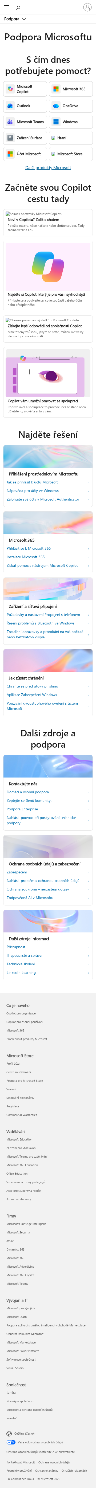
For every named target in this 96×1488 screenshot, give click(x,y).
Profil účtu (12, 1063)
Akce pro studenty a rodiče (23, 1191)
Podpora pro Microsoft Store (24, 1081)
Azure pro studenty (18, 1199)
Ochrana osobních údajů (54, 1462)
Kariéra (11, 1393)
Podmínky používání (19, 1471)
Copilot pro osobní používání (24, 1022)
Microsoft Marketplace (21, 1342)
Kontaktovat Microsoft (20, 1462)
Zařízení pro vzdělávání (21, 1148)
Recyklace (12, 1106)
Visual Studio (14, 1368)
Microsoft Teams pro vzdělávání (26, 1156)
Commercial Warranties (21, 1115)
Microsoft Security (18, 1232)
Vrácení (11, 1089)
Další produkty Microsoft (48, 167)
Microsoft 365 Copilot (20, 1275)
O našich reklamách (74, 1471)
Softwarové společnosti (21, 1359)
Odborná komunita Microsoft (24, 1334)
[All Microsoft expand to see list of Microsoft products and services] (6, 7)
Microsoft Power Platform (22, 1351)
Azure (10, 1241)
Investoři (12, 1418)
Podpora (12, 18)
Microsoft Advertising (20, 1266)
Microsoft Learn (16, 1317)
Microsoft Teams (17, 1284)
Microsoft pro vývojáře (20, 1308)
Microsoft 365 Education (22, 1165)
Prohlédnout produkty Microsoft (26, 1039)
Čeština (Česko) (24, 1433)
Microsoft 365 (15, 1030)
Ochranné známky (46, 1471)
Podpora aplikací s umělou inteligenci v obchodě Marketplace (46, 1325)
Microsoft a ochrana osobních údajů (29, 1410)
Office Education (16, 1173)
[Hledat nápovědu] (18, 7)
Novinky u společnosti (20, 1401)
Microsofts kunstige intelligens (26, 1224)
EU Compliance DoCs (20, 1479)
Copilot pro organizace (21, 1013)
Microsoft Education (19, 1139)
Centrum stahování (18, 1072)
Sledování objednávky (20, 1098)
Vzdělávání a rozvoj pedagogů (25, 1182)
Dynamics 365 (15, 1249)
